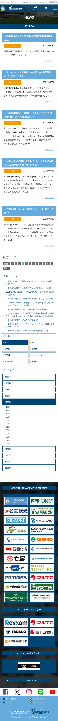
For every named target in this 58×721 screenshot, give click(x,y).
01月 (8, 443)
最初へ (6, 264)
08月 (8, 420)
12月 (8, 407)
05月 (8, 430)
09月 (8, 417)
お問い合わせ (11, 699)
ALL (6, 342)
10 (48, 264)
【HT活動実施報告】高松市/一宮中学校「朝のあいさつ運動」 (30, 298)
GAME (7, 349)
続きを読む (49, 61)
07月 (8, 423)
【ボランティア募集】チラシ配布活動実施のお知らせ (27, 331)
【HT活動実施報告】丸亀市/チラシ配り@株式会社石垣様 (28, 288)
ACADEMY (9, 361)
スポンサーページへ (29, 680)
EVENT (7, 355)
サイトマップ (38, 702)
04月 (8, 433)
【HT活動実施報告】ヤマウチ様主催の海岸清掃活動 (26, 309)
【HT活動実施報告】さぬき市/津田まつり (22, 320)
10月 (8, 414)
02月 (8, 440)
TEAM (34, 349)
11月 (8, 410)
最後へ (6, 268)
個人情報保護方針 (40, 699)
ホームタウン (37, 355)
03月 (8, 437)
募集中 (34, 361)
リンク (8, 702)
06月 (8, 427)
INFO (34, 342)
